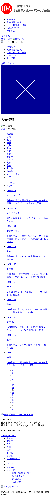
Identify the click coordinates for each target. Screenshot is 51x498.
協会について (13, 28)
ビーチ (10, 180)
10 (13, 385)
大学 (9, 162)
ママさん (11, 183)
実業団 (10, 157)
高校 (9, 165)
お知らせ (11, 19)
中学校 (10, 168)
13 (13, 392)
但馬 (9, 154)
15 (13, 397)
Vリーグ (11, 186)
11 (13, 387)
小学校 (10, 456)
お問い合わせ (7, 63)
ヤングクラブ (13, 174)
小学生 (10, 171)
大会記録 (11, 31)
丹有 (9, 151)
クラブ (10, 160)
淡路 (9, 145)
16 (13, 400)
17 (13, 402)
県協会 (10, 134)
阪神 (9, 148)
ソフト (10, 177)
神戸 (9, 142)
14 (13, 395)
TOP (3, 129)
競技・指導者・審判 (16, 25)
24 (13, 407)
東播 (9, 139)
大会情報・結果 (14, 22)
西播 (9, 137)
